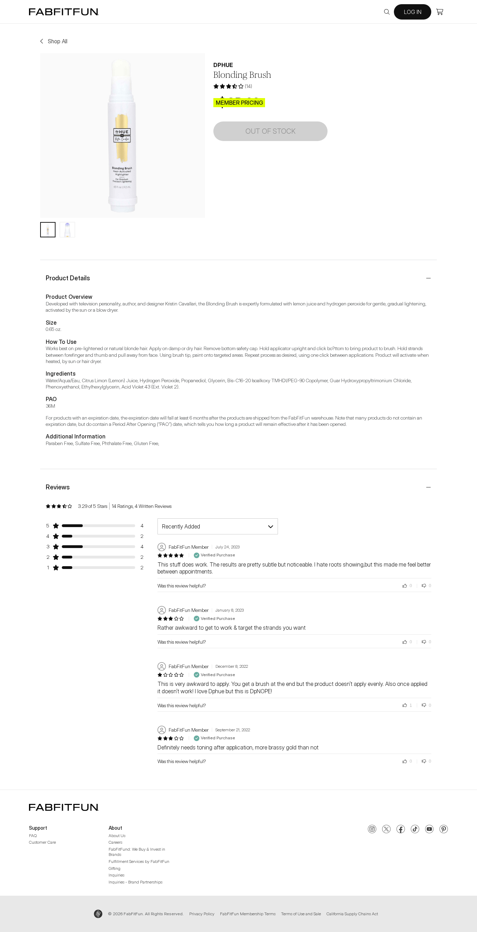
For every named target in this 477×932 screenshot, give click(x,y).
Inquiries (116, 875)
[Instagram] (372, 830)
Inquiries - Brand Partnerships (135, 882)
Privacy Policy (201, 913)
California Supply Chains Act (352, 913)
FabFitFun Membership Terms (248, 913)
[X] (386, 830)
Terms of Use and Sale (301, 913)
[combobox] (217, 526)
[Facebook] (400, 830)
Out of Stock (270, 131)
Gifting (114, 868)
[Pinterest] (443, 830)
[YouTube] (429, 830)
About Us (117, 835)
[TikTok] (415, 830)
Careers (115, 842)
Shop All (57, 41)
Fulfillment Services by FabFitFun (139, 861)
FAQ (33, 835)
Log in (412, 11)
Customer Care (42, 842)
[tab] (48, 229)
